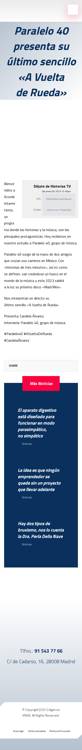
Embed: (37, 210)
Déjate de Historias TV (52, 186)
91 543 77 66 (48, 651)
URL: (38, 199)
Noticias (27, 444)
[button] (23, 366)
